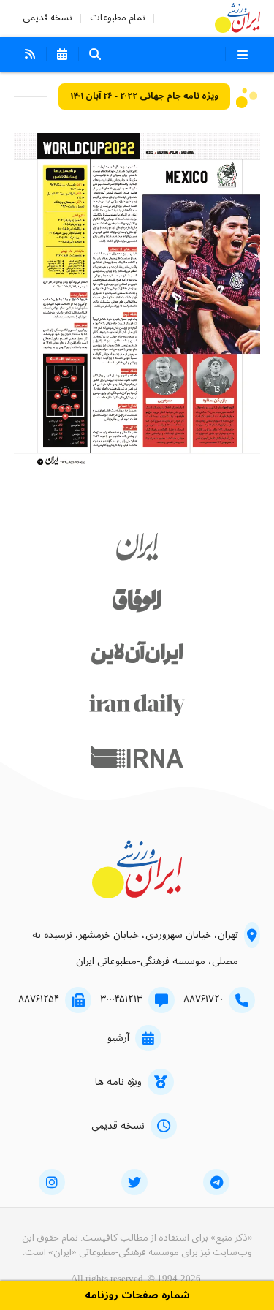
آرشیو (118, 1038)
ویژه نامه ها (118, 1082)
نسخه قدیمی (47, 18)
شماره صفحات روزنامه (137, 1296)
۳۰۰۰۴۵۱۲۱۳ (121, 999)
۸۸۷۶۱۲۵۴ (38, 999)
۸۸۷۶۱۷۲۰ (203, 999)
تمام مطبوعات (117, 18)
